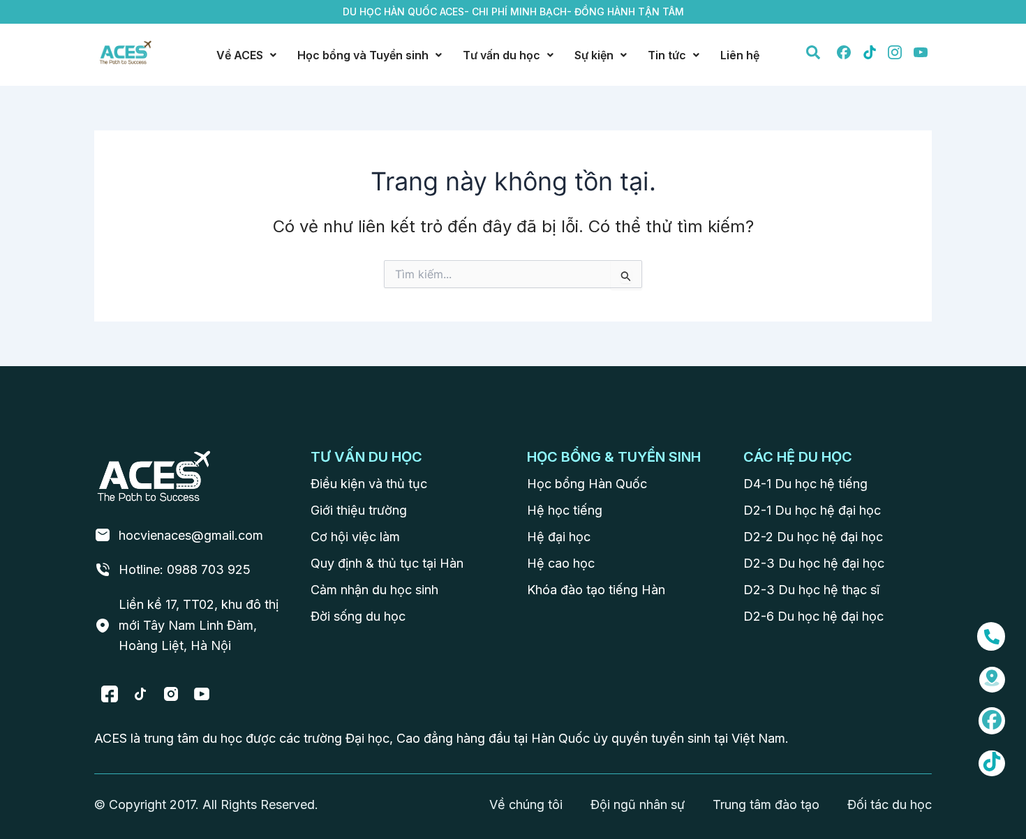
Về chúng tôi (526, 804)
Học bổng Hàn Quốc (587, 483)
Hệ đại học (558, 536)
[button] (246, 55)
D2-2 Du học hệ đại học (813, 536)
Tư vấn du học (501, 55)
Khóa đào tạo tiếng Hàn (596, 589)
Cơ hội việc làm (355, 536)
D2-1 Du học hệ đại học (812, 510)
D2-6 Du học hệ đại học (813, 616)
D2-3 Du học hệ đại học (813, 563)
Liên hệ (739, 55)
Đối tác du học (889, 804)
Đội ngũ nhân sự (637, 804)
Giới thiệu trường (359, 510)
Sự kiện (594, 55)
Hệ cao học (561, 563)
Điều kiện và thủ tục (369, 483)
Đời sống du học (358, 616)
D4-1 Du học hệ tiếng (805, 483)
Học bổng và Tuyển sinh (363, 55)
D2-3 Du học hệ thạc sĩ (811, 589)
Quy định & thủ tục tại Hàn (387, 563)
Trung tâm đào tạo (766, 804)
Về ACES (239, 55)
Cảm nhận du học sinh (374, 589)
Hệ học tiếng (564, 510)
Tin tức (667, 55)
